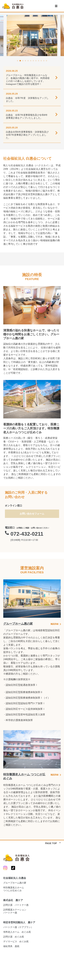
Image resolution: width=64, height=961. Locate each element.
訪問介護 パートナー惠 (16, 905)
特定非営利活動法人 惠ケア (19, 922)
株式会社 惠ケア (13, 900)
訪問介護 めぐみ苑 (13, 936)
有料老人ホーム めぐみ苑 (17, 932)
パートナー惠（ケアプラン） (18, 927)
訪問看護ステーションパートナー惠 (14, 911)
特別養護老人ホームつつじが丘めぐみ (13, 889)
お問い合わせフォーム (32, 513)
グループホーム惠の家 (14, 882)
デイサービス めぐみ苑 (16, 941)
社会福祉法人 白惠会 (14, 877)
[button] (17, 60)
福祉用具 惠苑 (11, 946)
